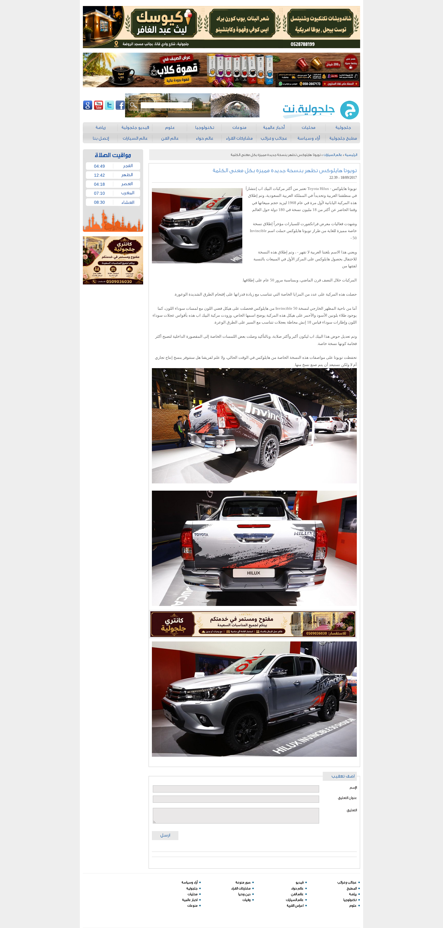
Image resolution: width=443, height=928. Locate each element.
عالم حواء (297, 888)
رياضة (353, 894)
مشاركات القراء (240, 888)
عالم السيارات (333, 155)
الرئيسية (351, 155)
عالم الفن (297, 894)
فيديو (299, 882)
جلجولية (192, 888)
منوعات (192, 906)
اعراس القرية (295, 906)
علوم (353, 906)
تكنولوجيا (350, 900)
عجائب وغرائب (347, 882)
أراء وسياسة (189, 882)
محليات (192, 894)
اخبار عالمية (189, 900)
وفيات (246, 900)
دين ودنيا (244, 894)
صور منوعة (243, 882)
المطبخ (352, 888)
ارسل (165, 835)
